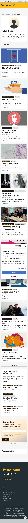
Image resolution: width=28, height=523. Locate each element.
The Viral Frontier (10, 387)
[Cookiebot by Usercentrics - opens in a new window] (16, 246)
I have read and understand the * (12, 434)
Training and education (20, 190)
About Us (5, 490)
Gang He (19, 14)
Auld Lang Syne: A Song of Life (9, 131)
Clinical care (18, 65)
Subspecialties (6, 161)
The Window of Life (11, 68)
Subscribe (6, 439)
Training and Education (8, 65)
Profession (17, 96)
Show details (21, 268)
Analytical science (18, 406)
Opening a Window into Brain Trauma (10, 409)
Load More (14, 365)
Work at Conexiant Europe (9, 492)
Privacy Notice (8, 435)
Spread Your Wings (11, 292)
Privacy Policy (6, 496)
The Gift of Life (9, 99)
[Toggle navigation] (26, 5)
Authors (13, 14)
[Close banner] (25, 246)
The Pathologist (6, 14)
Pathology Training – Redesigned (11, 227)
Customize (13, 276)
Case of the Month (10, 163)
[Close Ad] (25, 517)
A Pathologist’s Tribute (12, 321)
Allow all (14, 272)
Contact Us (5, 500)
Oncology (13, 161)
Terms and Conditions (8, 494)
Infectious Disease (18, 385)
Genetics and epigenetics (9, 395)
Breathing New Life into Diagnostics (10, 399)
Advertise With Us (7, 498)
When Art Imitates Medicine (10, 194)
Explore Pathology (7, 127)
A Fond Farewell (9, 352)
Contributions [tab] (5, 44)
